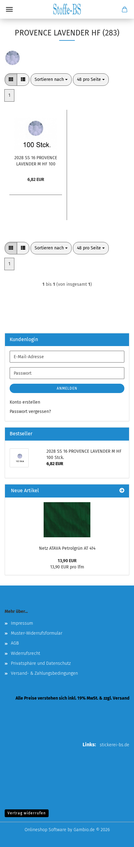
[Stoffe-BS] (67, 9)
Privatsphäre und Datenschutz (41, 663)
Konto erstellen (25, 402)
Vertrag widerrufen (26, 813)
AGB (15, 643)
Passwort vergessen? (30, 411)
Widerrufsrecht (25, 653)
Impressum (22, 623)
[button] (11, 79)
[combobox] (51, 79)
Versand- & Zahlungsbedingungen (44, 673)
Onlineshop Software (45, 829)
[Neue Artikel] (121, 490)
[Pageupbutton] (117, 837)
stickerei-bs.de (114, 744)
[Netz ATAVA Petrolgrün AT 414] (67, 519)
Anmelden (67, 388)
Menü (9, 9)
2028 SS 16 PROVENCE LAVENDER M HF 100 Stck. (35, 160)
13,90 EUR (67, 560)
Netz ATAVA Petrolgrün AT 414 (67, 548)
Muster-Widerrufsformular (36, 633)
